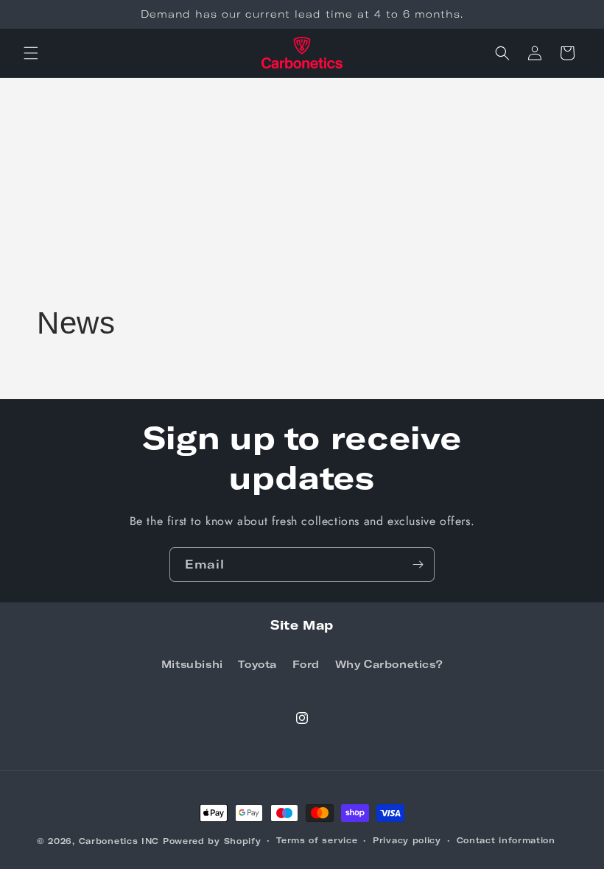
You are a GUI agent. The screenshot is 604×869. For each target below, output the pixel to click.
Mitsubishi (192, 664)
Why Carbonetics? (389, 664)
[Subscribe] (417, 564)
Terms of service (316, 840)
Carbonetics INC (119, 840)
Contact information (506, 840)
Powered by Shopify (212, 840)
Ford (306, 664)
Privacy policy (407, 840)
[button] (31, 53)
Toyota (257, 664)
